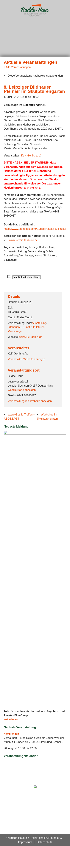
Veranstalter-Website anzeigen (26, 359)
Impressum (25, 842)
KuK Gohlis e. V (30, 155)
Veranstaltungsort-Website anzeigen (30, 401)
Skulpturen (37, 327)
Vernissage (14, 331)
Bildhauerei (14, 327)
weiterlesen (11, 719)
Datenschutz (44, 842)
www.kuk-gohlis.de (30, 336)
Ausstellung (39, 322)
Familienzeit (11, 733)
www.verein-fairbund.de (23, 240)
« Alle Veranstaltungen (17, 67)
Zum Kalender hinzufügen (26, 277)
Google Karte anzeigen (22, 389)
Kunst (26, 327)
